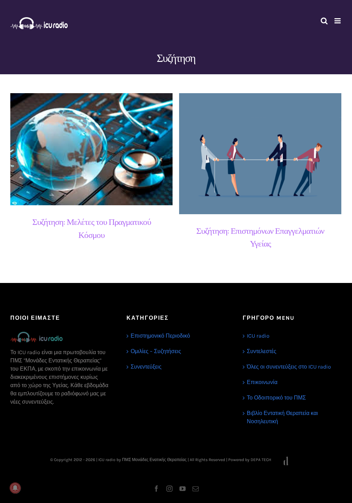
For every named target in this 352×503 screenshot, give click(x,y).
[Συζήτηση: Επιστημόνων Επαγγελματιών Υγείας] (260, 153)
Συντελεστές (261, 351)
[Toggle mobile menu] (338, 20)
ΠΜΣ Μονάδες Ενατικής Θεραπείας (154, 459)
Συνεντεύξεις (146, 366)
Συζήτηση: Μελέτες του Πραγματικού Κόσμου (85, 149)
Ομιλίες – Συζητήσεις (156, 351)
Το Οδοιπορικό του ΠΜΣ (276, 397)
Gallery (97, 149)
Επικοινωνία (262, 382)
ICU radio (258, 335)
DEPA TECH (261, 459)
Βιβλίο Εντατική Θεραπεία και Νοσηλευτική (282, 417)
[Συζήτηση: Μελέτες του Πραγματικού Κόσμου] (91, 149)
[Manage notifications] (15, 487)
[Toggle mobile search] (324, 20)
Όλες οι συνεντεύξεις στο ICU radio (289, 366)
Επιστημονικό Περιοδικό (160, 335)
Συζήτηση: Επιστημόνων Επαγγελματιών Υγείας (254, 153)
